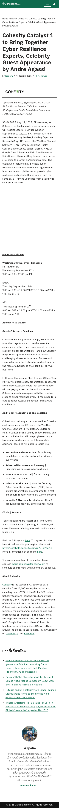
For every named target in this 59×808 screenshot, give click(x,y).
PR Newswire (41, 76)
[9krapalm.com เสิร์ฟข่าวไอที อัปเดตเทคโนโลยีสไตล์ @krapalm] (11, 3)
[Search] (54, 4)
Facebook (29, 634)
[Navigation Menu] (47, 4)
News (13, 19)
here (27, 541)
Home (5, 19)
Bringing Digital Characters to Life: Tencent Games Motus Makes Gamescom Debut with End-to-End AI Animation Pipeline (30, 681)
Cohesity (7, 585)
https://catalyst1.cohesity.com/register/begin (27, 548)
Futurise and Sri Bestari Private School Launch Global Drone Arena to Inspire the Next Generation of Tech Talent (31, 694)
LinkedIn (10, 634)
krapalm (9, 76)
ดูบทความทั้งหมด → (29, 786)
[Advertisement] (29, 218)
